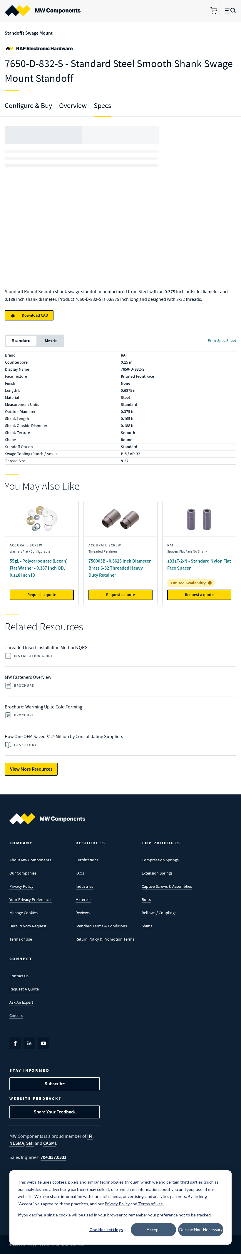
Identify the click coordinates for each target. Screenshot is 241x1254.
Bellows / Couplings (159, 912)
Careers (16, 1015)
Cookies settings (106, 1229)
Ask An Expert (21, 1002)
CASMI (49, 1143)
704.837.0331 (53, 1157)
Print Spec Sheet (222, 340)
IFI (90, 1136)
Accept (153, 1229)
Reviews (83, 912)
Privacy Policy (21, 886)
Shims (147, 926)
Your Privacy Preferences (30, 899)
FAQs (80, 873)
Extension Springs (157, 873)
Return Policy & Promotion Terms (105, 939)
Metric (51, 340)
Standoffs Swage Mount (29, 33)
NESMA (16, 1143)
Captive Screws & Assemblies (167, 886)
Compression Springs (160, 860)
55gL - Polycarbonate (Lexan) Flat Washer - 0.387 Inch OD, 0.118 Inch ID (39, 568)
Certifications (87, 860)
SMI (30, 1143)
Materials (83, 899)
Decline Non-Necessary (200, 1229)
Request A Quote (24, 989)
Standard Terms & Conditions (101, 926)
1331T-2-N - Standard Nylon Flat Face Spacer (199, 564)
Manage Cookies (23, 912)
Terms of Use (20, 939)
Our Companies (22, 873)
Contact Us (19, 975)
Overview (73, 105)
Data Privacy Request (27, 926)
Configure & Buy (28, 105)
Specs (102, 105)
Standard (21, 340)
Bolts (146, 899)
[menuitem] (43, 10)
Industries (84, 886)
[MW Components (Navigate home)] (47, 818)
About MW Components (30, 860)
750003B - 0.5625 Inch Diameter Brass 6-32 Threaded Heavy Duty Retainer (119, 568)
